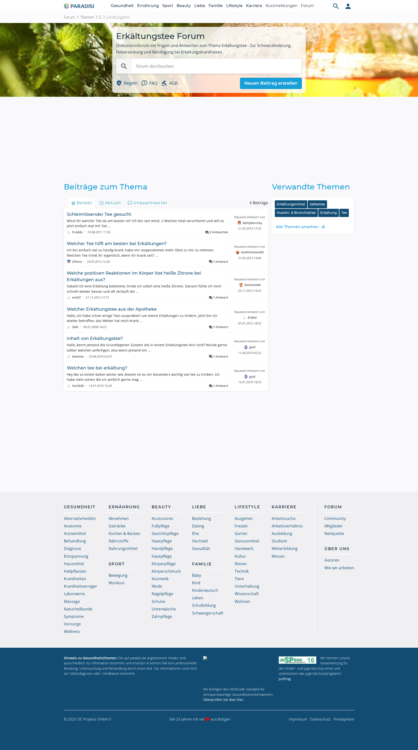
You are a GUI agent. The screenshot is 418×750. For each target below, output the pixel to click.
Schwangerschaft (207, 613)
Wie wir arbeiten (339, 567)
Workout (117, 582)
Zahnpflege (162, 616)
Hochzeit (200, 541)
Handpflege (162, 548)
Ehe (195, 533)
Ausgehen (244, 518)
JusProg (285, 678)
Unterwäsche (164, 609)
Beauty (184, 5)
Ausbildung (282, 533)
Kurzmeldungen (282, 5)
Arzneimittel (75, 533)
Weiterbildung (285, 548)
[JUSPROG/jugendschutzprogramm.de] (297, 660)
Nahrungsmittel (123, 548)
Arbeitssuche (284, 518)
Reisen (241, 563)
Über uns (337, 549)
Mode (157, 586)
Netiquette (334, 533)
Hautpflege (162, 556)
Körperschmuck (166, 571)
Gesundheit (122, 5)
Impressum (298, 719)
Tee (344, 213)
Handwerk (244, 548)
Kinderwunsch (205, 590)
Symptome (74, 616)
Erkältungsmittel (291, 204)
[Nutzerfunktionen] (348, 6)
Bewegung (118, 575)
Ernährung (148, 5)
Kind (196, 582)
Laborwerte (74, 593)
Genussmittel (247, 541)
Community (335, 518)
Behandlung (75, 541)
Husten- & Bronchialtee (296, 213)
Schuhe (158, 601)
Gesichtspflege (165, 533)
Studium (279, 541)
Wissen (278, 556)
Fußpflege (161, 526)
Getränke (117, 526)
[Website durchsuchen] (336, 6)
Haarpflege (162, 541)
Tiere (239, 578)
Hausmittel (74, 563)
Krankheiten (75, 578)
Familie (216, 5)
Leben (197, 597)
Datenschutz (320, 719)
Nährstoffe (118, 541)
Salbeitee (317, 204)
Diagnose (72, 548)
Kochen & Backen (124, 533)
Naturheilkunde (78, 609)
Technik (242, 571)
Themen (87, 17)
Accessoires (162, 518)
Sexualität (201, 548)
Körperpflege (164, 563)
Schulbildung (204, 605)
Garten (241, 533)
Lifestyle (234, 5)
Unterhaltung (247, 586)
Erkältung (328, 213)
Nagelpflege (162, 593)
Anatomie (73, 526)
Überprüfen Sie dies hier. (223, 699)
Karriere (254, 5)
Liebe (199, 5)
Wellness (72, 631)
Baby (196, 575)
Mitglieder (333, 526)
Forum (307, 5)
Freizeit (241, 526)
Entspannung (76, 556)
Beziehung (201, 518)
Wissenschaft (247, 593)
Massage (72, 601)
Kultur (240, 556)
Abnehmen (119, 518)
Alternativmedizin (80, 518)
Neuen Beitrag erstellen (271, 83)
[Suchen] (124, 66)
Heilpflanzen (75, 571)
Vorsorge (72, 624)
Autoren (331, 560)
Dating (198, 526)
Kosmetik (160, 578)
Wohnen (242, 601)
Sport (167, 5)
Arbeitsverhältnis (287, 526)
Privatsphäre (344, 719)
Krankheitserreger (80, 586)
